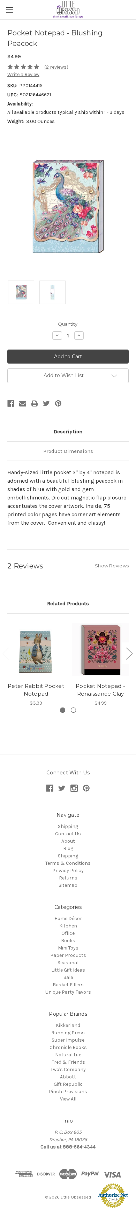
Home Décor (68, 918)
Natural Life (68, 1055)
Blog (68, 848)
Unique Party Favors (68, 992)
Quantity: (68, 324)
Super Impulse (68, 1040)
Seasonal (68, 963)
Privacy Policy (68, 871)
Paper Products (68, 955)
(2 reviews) (56, 67)
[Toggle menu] (9, 9)
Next (129, 653)
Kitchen (68, 926)
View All (68, 1099)
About (68, 841)
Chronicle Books (68, 1047)
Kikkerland (68, 1025)
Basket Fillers (68, 985)
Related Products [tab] (68, 603)
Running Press (68, 1033)
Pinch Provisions (68, 1092)
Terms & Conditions (68, 863)
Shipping (68, 826)
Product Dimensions (68, 451)
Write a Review (23, 74)
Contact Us (68, 834)
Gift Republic (68, 1084)
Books (68, 941)
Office (68, 933)
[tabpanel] (36, 664)
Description (68, 431)
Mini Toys (68, 948)
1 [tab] (62, 710)
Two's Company (68, 1069)
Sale (68, 977)
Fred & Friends (68, 1062)
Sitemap (68, 885)
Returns (68, 878)
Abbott (68, 1077)
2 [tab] (73, 710)
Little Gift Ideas (68, 970)
